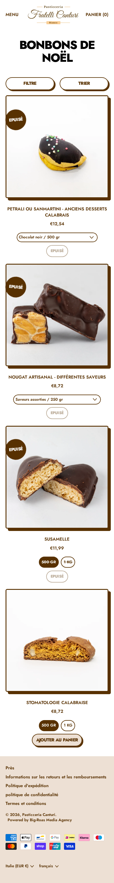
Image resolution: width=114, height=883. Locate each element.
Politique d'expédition (27, 785)
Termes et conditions (26, 803)
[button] (30, 83)
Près (10, 768)
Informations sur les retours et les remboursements (56, 777)
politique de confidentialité (32, 794)
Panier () (96, 16)
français (46, 866)
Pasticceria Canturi (38, 814)
